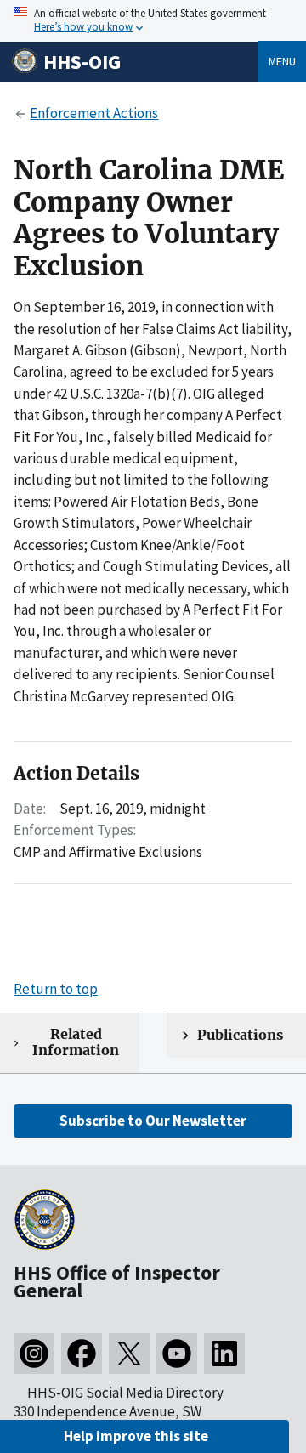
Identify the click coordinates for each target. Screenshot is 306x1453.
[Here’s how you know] (153, 21)
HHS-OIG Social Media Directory (125, 1392)
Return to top (56, 988)
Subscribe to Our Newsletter (153, 1120)
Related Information (75, 1042)
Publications (240, 1035)
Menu (282, 61)
